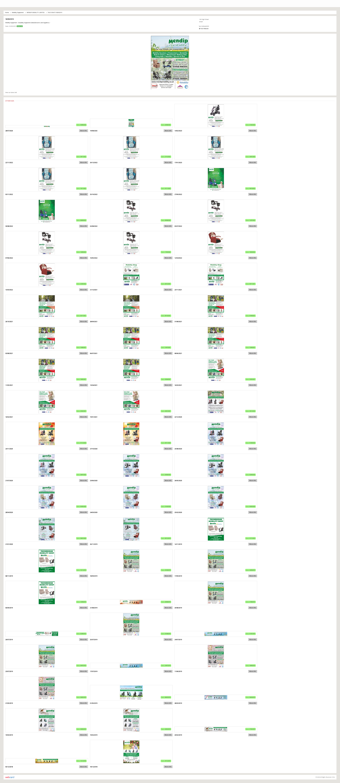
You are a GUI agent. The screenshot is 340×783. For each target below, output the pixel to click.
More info (83, 131)
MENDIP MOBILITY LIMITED (35, 12)
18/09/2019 (9, 19)
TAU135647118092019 (55, 12)
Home (7, 12)
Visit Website (204, 28)
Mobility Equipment (18, 12)
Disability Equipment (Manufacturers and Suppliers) (33, 22)
